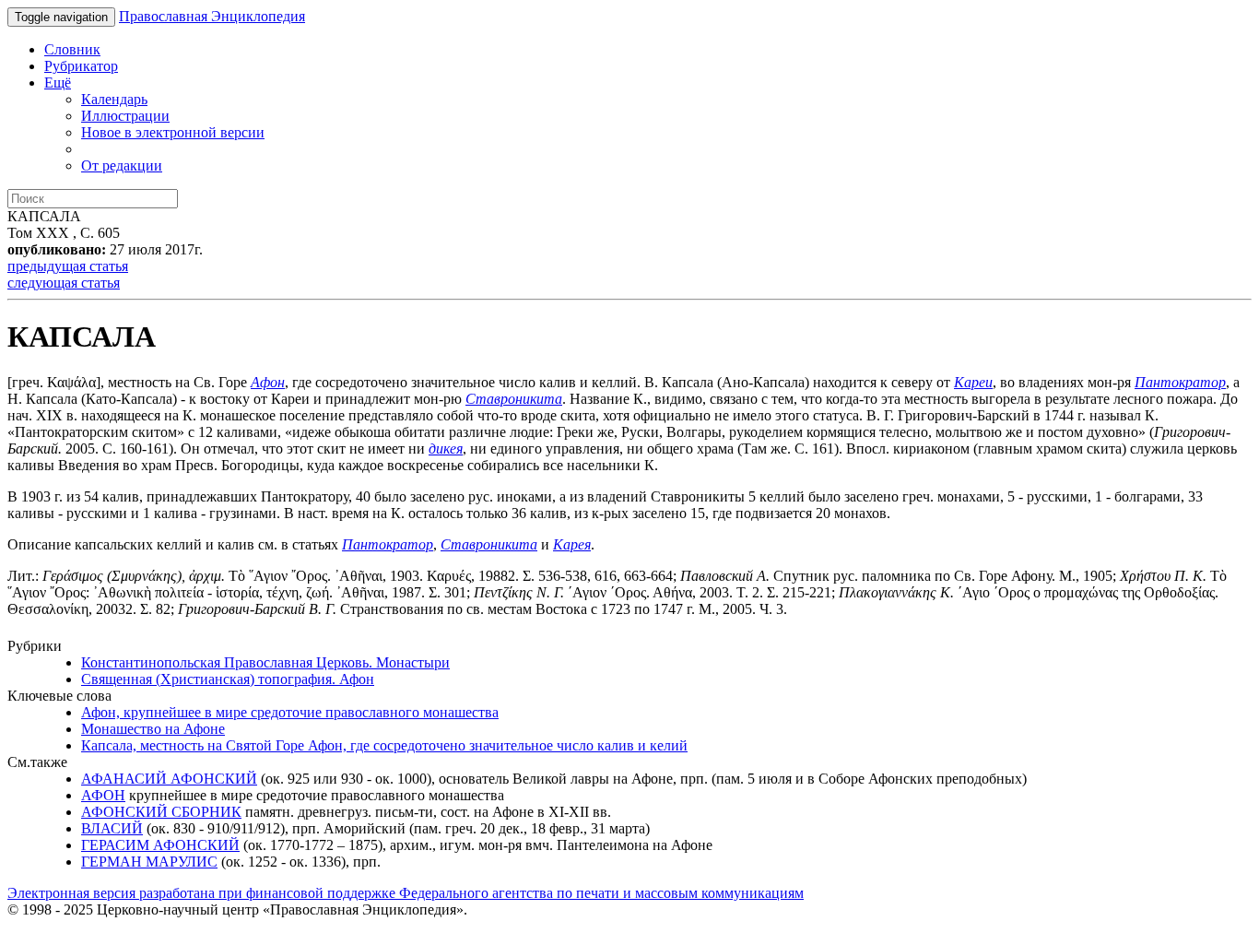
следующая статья (63, 282)
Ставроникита (513, 399)
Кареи (973, 382)
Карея (572, 544)
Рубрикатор (81, 66)
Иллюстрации (125, 116)
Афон (268, 382)
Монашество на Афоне (153, 729)
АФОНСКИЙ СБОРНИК (161, 812)
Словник (72, 49)
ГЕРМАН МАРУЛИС (149, 861)
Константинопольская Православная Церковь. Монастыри (265, 662)
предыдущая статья (67, 266)
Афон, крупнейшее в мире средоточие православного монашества (290, 712)
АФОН (103, 795)
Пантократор (1180, 382)
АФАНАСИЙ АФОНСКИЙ (169, 778)
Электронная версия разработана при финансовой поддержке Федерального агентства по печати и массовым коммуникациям (405, 893)
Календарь (114, 99)
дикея (446, 448)
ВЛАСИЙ (112, 828)
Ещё (57, 82)
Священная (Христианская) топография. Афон (227, 679)
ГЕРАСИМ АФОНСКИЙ (160, 845)
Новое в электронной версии (173, 132)
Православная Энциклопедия (212, 16)
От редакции (121, 165)
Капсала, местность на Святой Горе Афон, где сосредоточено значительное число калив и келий (384, 745)
